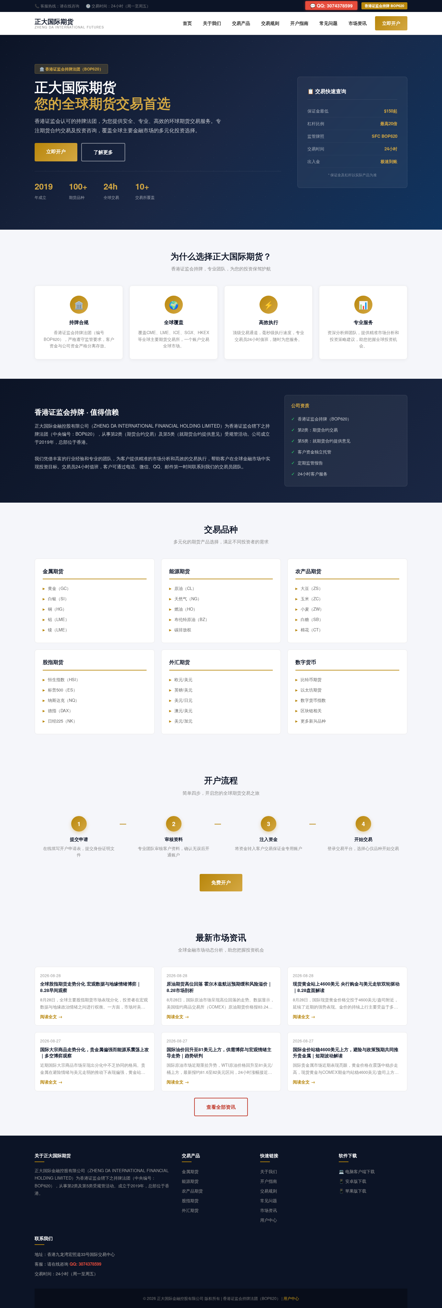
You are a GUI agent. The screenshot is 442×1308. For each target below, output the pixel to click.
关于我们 (212, 23)
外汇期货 (190, 1210)
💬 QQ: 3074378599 (331, 5)
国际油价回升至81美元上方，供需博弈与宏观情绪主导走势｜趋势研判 (219, 1052)
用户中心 (268, 1220)
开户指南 (299, 23)
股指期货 (190, 1200)
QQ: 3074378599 (85, 1264)
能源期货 (190, 1181)
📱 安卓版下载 (352, 1181)
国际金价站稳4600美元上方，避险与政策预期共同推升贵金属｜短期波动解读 (345, 1052)
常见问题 (328, 23)
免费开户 (221, 882)
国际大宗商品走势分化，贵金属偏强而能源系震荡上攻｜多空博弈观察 (94, 1052)
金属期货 (190, 1171)
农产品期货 (192, 1191)
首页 (187, 23)
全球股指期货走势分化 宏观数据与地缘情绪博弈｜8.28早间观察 (90, 987)
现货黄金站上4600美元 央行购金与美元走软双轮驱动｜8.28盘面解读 (346, 987)
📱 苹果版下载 (352, 1191)
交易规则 (270, 23)
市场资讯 (357, 23)
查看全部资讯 (221, 1106)
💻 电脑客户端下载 (357, 1171)
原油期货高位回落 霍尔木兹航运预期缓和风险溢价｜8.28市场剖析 (219, 987)
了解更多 (103, 152)
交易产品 (241, 23)
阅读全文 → (51, 1016)
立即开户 (391, 23)
